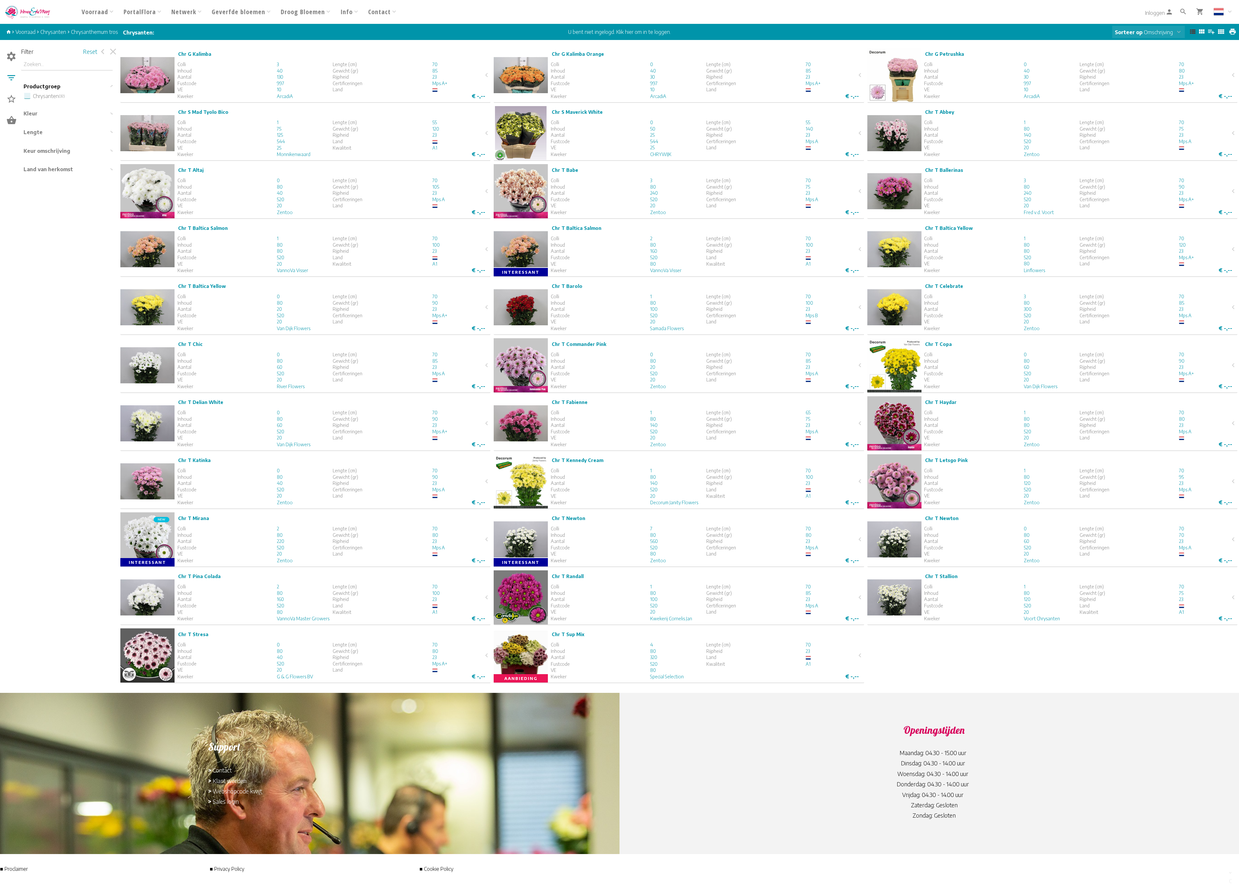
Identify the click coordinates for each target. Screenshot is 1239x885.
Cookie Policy (438, 869)
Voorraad (25, 32)
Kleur (30, 113)
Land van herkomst (48, 169)
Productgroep (42, 86)
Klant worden (230, 780)
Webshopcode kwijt (237, 791)
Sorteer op (1129, 32)
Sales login (226, 801)
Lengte (33, 132)
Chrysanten (53, 32)
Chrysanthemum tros (94, 32)
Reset (90, 51)
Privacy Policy (229, 869)
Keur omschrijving (47, 151)
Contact (222, 770)
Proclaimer (16, 869)
